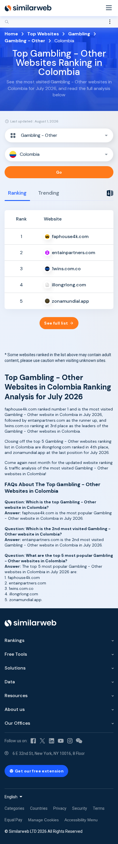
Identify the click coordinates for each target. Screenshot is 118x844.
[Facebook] (33, 740)
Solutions (15, 668)
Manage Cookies (43, 820)
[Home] (28, 8)
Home (11, 34)
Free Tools (16, 654)
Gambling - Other (25, 41)
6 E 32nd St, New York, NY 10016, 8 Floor (49, 753)
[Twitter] (42, 740)
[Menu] (108, 8)
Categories (14, 808)
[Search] (59, 22)
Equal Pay (13, 820)
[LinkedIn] (51, 740)
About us (15, 709)
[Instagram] (69, 740)
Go (59, 172)
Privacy (59, 808)
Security (79, 808)
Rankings (14, 640)
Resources (16, 696)
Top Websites (43, 34)
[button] (59, 135)
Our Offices (17, 723)
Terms (99, 808)
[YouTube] (60, 740)
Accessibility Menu (81, 820)
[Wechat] (79, 740)
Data (10, 682)
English (11, 797)
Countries (39, 808)
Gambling (79, 34)
